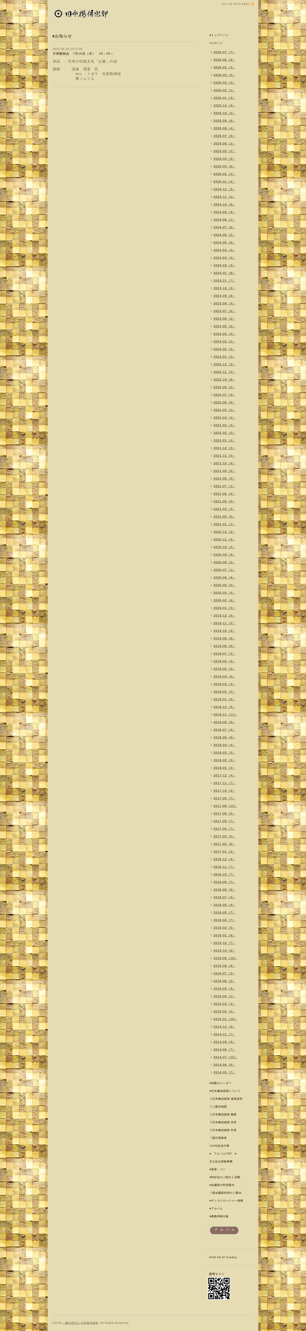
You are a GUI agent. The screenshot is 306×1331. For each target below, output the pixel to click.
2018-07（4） (224, 730)
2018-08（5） (224, 722)
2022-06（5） (224, 402)
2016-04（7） (224, 920)
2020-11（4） (224, 539)
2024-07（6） (224, 227)
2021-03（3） (224, 509)
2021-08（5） (224, 478)
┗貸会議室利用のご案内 (225, 1192)
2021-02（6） (224, 516)
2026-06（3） (224, 60)
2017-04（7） (224, 829)
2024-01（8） (224, 273)
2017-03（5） (224, 836)
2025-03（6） (224, 166)
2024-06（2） (224, 235)
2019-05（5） (224, 669)
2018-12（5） (224, 707)
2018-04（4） (224, 745)
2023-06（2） (224, 318)
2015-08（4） (224, 966)
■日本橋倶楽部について (224, 1091)
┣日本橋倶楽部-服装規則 (226, 1098)
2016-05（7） (224, 912)
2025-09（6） (224, 120)
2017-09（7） (224, 798)
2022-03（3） (224, 425)
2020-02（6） (224, 600)
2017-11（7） (224, 783)
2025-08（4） (224, 128)
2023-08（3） (224, 303)
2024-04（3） (224, 250)
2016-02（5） (224, 928)
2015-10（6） (224, 950)
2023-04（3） (224, 334)
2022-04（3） (224, 417)
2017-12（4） (224, 775)
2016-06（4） (224, 905)
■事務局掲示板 (219, 1216)
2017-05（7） (224, 821)
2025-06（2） (224, 143)
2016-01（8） (224, 935)
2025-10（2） (224, 113)
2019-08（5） (224, 646)
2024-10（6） (224, 204)
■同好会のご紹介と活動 (224, 1177)
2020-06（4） (224, 577)
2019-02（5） (224, 691)
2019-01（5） (224, 699)
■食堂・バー (217, 1169)
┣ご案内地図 (218, 1106)
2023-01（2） (224, 357)
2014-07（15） (225, 1057)
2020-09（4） (224, 554)
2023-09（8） (224, 296)
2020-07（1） (224, 570)
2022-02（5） (224, 433)
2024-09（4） (224, 212)
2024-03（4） (224, 258)
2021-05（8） (224, 501)
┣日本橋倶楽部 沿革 (223, 1122)
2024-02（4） (224, 265)
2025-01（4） (224, 181)
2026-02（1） (224, 90)
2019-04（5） (224, 676)
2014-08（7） (224, 1049)
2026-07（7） (224, 52)
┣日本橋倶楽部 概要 (223, 1114)
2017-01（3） (224, 851)
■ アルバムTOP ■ (223, 1153)
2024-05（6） (224, 242)
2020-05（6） (224, 585)
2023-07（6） (224, 311)
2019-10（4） (224, 631)
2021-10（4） (224, 463)
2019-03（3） (224, 684)
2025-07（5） (224, 136)
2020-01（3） (224, 608)
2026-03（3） (224, 82)
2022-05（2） (224, 410)
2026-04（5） (224, 75)
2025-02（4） (224, 174)
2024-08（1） (224, 219)
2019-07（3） (224, 653)
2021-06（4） (224, 494)
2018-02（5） (224, 760)
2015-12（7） (224, 943)
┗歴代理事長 (218, 1138)
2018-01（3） (224, 768)
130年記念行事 (219, 1145)
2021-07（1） (224, 486)
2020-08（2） (224, 562)
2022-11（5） (224, 372)
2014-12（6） (224, 1026)
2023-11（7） (224, 280)
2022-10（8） (224, 379)
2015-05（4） (224, 988)
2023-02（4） (224, 349)
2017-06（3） (224, 813)
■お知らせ (216, 43)
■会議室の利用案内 (222, 1185)
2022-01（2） (224, 440)
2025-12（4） (224, 105)
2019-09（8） (224, 638)
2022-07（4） (224, 395)
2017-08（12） (225, 806)
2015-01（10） (225, 1019)
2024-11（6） (224, 197)
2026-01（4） (224, 98)
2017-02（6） (224, 844)
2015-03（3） (224, 1004)
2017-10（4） (224, 790)
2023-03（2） (224, 341)
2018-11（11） (225, 714)
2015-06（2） (224, 981)
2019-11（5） (224, 623)
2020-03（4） (224, 593)
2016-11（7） (224, 867)
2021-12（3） (224, 448)
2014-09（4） (224, 1042)
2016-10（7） (224, 874)
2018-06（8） (224, 737)
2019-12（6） (224, 615)
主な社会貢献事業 (221, 1161)
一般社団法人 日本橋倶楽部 (80, 1323)
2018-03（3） (224, 752)
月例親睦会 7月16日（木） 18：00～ (83, 53)
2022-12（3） (224, 364)
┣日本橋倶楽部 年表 (223, 1130)
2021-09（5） (224, 471)
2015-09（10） (225, 958)
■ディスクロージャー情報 (226, 1200)
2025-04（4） (224, 159)
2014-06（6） (224, 1065)
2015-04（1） (224, 996)
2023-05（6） (224, 326)
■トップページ (219, 35)
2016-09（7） (224, 882)
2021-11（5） (224, 455)
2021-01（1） (224, 524)
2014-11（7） (224, 1034)
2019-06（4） (224, 661)
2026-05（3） (224, 67)
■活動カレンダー (220, 1083)
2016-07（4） (224, 897)
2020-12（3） (224, 532)
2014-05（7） (224, 1072)
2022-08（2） (224, 387)
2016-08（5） (224, 889)
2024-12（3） (224, 189)
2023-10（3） (224, 288)
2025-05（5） (224, 151)
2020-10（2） (224, 547)
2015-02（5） (224, 1011)
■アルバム (216, 1208)
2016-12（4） (224, 859)
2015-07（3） (224, 973)
